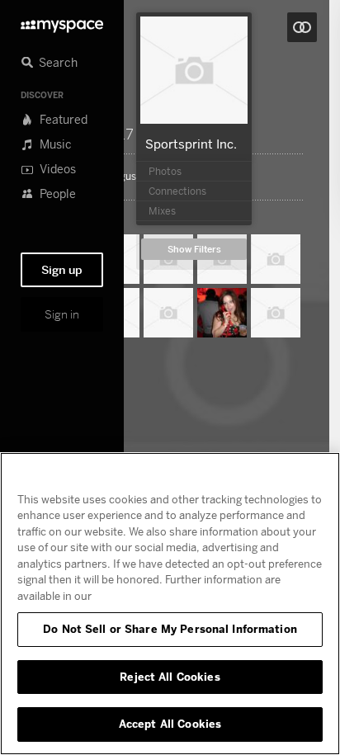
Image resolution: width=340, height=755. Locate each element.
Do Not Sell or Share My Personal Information (170, 628)
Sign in (62, 314)
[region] (170, 603)
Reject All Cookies (170, 676)
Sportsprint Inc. (191, 143)
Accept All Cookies (170, 723)
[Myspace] (62, 22)
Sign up (62, 269)
